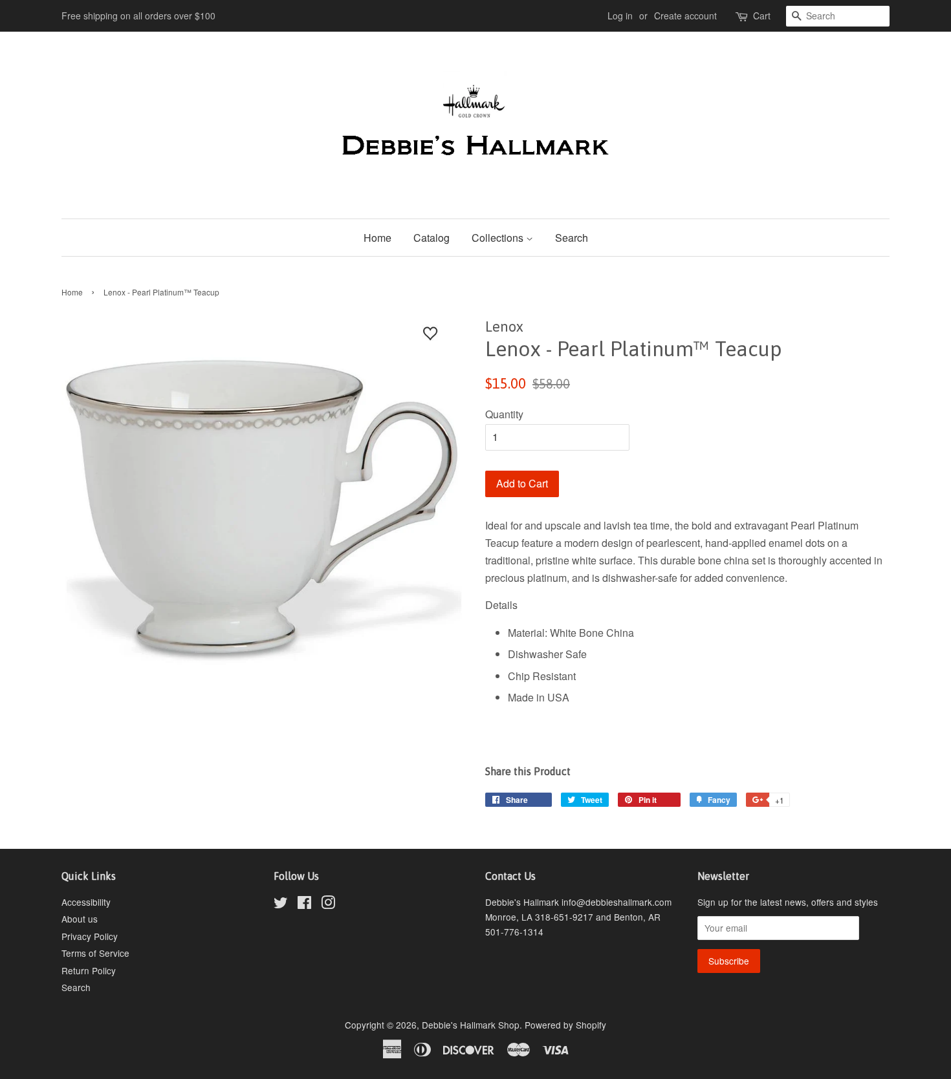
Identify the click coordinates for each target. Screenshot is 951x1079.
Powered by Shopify (565, 1024)
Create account (685, 15)
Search (571, 237)
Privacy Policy (89, 936)
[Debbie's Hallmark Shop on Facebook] (304, 904)
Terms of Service (95, 952)
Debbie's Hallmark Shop (470, 1024)
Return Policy (88, 970)
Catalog (431, 237)
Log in (620, 15)
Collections (499, 237)
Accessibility (86, 901)
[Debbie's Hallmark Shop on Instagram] (328, 904)
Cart (762, 15)
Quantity (504, 414)
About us (79, 918)
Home (377, 237)
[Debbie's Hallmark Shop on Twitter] (281, 904)
